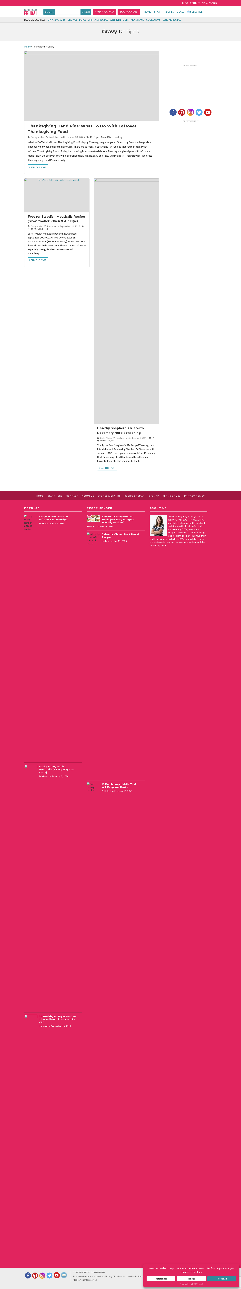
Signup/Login (209, 3)
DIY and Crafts (57, 20)
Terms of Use (172, 496)
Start (158, 11)
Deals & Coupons (104, 12)
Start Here (55, 496)
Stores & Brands (109, 496)
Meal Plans (137, 20)
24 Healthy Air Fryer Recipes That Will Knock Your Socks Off (57, 1019)
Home (147, 11)
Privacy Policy (194, 496)
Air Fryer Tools (119, 20)
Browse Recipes (77, 20)
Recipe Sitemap (134, 496)
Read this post (37, 167)
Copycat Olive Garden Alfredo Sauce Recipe (53, 518)
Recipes (169, 11)
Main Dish (106, 137)
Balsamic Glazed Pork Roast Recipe (120, 536)
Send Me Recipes (172, 20)
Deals (180, 11)
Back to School (129, 12)
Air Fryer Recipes (98, 20)
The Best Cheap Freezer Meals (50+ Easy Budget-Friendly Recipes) (118, 519)
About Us (88, 496)
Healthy (118, 137)
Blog (185, 3)
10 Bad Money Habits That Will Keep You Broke (119, 786)
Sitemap (154, 496)
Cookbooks (153, 20)
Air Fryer (95, 137)
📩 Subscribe (194, 11)
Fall (46, 229)
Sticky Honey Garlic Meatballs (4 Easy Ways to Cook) (56, 769)
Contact (195, 3)
